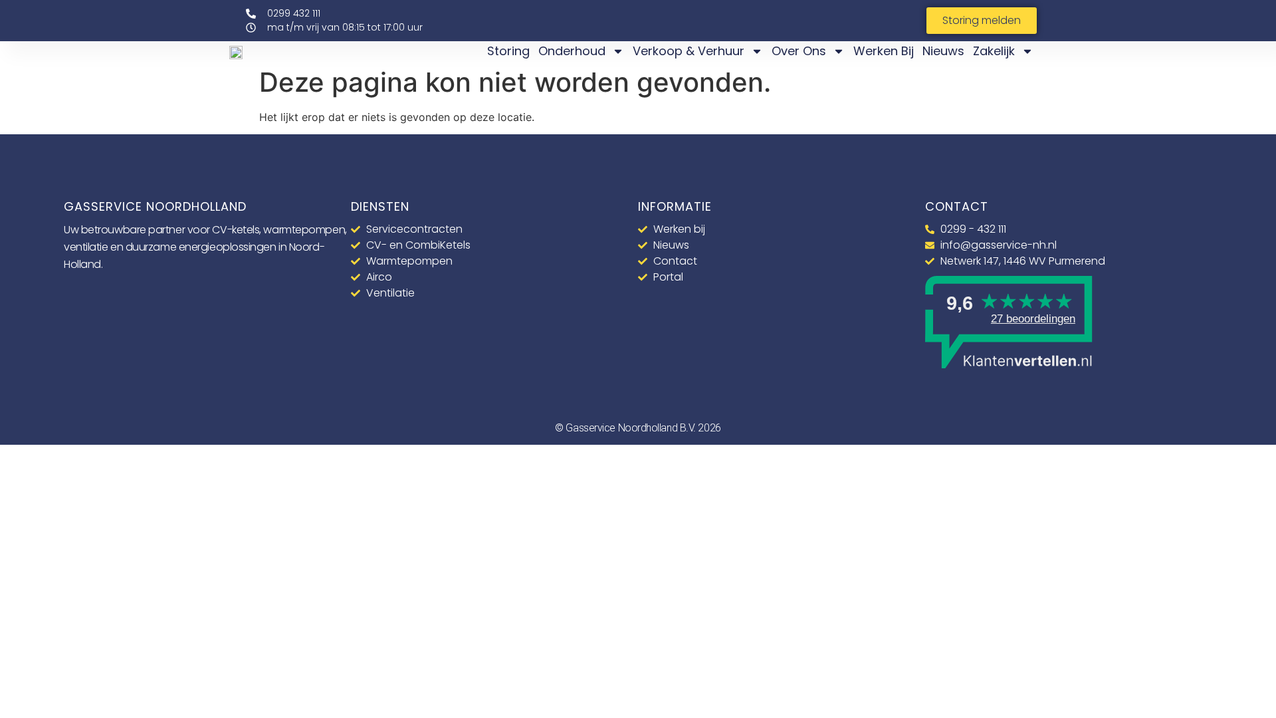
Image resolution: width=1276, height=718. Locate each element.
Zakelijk (994, 51)
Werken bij (883, 51)
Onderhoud (571, 51)
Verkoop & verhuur (688, 51)
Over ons (799, 51)
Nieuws (943, 51)
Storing (508, 51)
